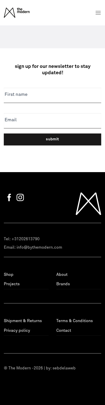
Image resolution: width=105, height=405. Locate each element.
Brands (63, 284)
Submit (52, 139)
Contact (63, 330)
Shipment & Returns (23, 321)
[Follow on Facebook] (9, 198)
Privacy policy (17, 330)
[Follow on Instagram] (20, 198)
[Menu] (98, 12)
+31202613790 (25, 239)
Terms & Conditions (74, 321)
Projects (12, 284)
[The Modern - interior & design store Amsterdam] (23, 12)
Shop (9, 275)
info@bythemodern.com (39, 247)
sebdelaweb (64, 368)
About (62, 275)
